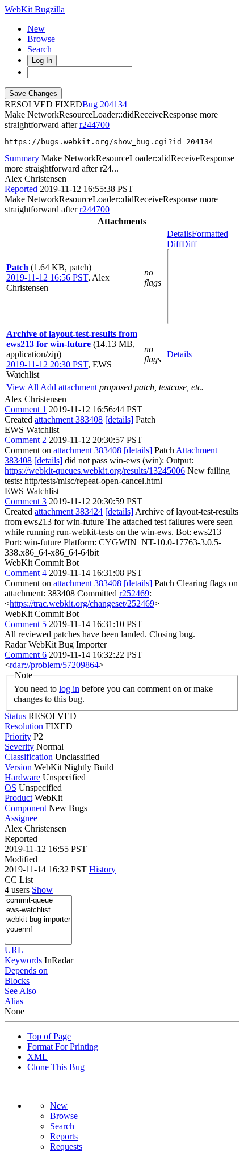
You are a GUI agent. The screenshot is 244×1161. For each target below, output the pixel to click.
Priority (18, 736)
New (36, 29)
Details (179, 234)
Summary (22, 158)
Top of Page (49, 1036)
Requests (66, 1146)
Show (42, 890)
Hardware (22, 777)
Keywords (23, 960)
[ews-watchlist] (38, 910)
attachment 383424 (69, 511)
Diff (189, 244)
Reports (64, 1136)
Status (15, 716)
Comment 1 (26, 409)
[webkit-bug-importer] (38, 920)
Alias (14, 1001)
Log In (42, 60)
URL (14, 950)
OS (10, 787)
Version (18, 767)
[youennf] (38, 929)
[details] (119, 419)
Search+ (42, 49)
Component (26, 808)
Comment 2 (26, 440)
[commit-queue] (38, 900)
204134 (113, 104)
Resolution (24, 726)
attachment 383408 (69, 419)
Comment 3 (26, 501)
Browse (41, 39)
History (102, 869)
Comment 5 (26, 624)
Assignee (21, 818)
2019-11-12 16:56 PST (47, 277)
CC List (19, 879)
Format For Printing (62, 1046)
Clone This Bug (56, 1067)
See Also (20, 991)
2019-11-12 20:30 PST (47, 364)
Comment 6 (26, 654)
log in (69, 689)
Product (18, 798)
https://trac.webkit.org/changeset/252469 (82, 603)
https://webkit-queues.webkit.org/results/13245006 (95, 470)
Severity (19, 746)
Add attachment (68, 387)
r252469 (134, 593)
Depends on (26, 970)
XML (37, 1057)
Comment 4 (26, 573)
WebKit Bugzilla (35, 9)
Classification (29, 757)
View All (22, 387)
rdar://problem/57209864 (54, 665)
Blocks (17, 980)
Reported (21, 189)
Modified (21, 859)
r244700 (94, 125)
